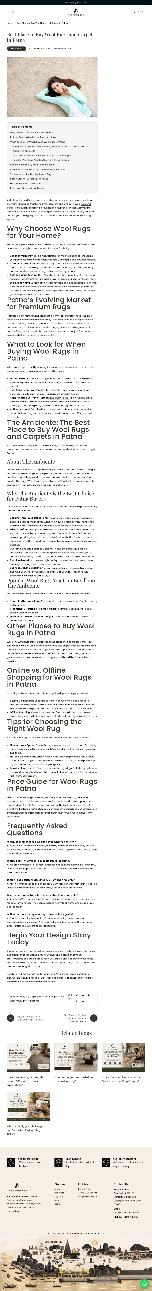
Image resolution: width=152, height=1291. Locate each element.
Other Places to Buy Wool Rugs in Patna (32, 164)
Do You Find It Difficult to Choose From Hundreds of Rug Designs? (121, 1079)
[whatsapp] (77, 1001)
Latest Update (16, 48)
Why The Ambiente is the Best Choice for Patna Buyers (42, 155)
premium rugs (28, 331)
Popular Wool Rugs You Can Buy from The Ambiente (41, 160)
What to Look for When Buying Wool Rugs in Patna (37, 141)
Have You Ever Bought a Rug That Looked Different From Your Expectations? (26, 1081)
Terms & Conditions (87, 1192)
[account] (135, 12)
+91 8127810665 (130, 1217)
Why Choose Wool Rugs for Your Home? (32, 132)
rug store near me (29, 1000)
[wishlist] (139, 12)
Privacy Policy (84, 1189)
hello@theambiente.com (127, 1212)
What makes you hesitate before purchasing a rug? (73, 1079)
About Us (58, 1189)
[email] (83, 1001)
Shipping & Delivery (87, 1196)
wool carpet (59, 244)
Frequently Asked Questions (25, 183)
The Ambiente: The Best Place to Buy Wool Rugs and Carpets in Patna (49, 146)
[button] (8, 12)
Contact (58, 1203)
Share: (70, 996)
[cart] (143, 12)
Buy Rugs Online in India (38, 996)
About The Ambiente (24, 150)
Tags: (16, 996)
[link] (28, 1057)
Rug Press (59, 1192)
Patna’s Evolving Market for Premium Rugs (33, 137)
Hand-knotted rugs (59, 397)
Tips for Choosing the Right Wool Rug (30, 174)
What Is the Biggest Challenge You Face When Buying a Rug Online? (24, 1130)
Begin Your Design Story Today (27, 188)
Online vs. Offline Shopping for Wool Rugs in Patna (37, 169)
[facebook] (77, 995)
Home (10, 23)
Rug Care (59, 1196)
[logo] (76, 12)
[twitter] (83, 995)
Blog (22, 996)
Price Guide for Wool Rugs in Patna (29, 178)
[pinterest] (89, 995)
